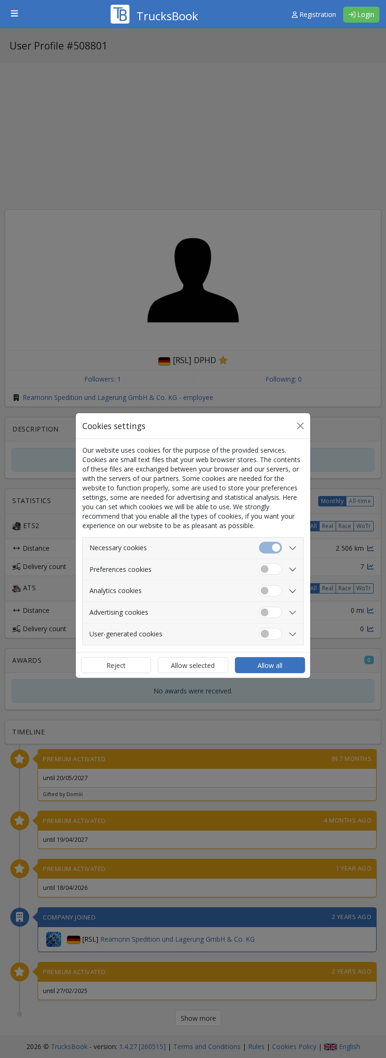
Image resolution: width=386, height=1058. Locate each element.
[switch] (270, 569)
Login (364, 14)
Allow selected (193, 665)
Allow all (269, 665)
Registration (317, 14)
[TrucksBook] (154, 2)
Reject (116, 665)
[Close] (300, 425)
